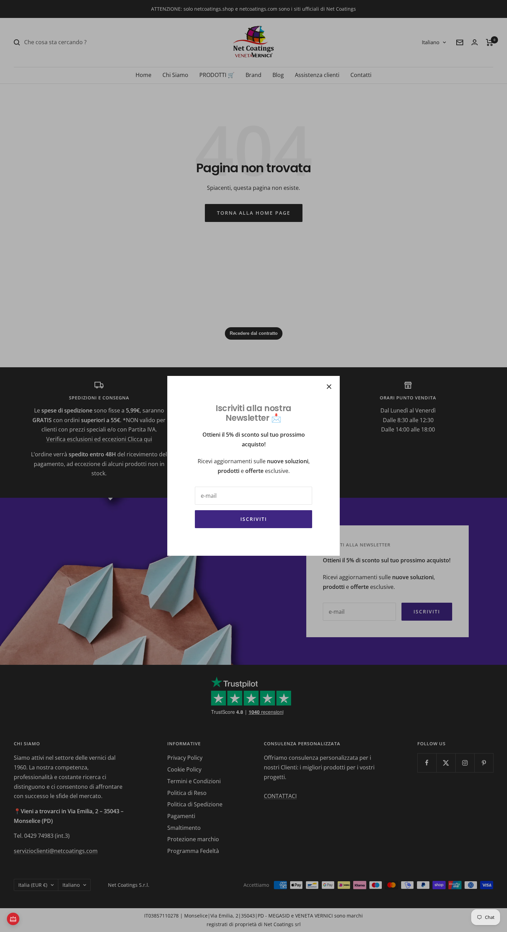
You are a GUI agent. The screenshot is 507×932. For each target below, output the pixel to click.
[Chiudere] (329, 386)
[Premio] (13, 919)
